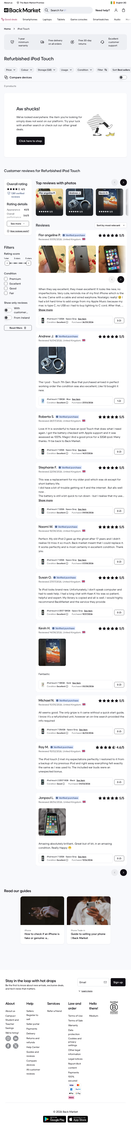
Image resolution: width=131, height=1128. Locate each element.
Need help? (103, 10)
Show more (46, 310)
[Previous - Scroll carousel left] (114, 182)
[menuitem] (30, 19)
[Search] (46, 10)
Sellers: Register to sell (32, 1015)
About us (10, 1011)
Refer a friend (54, 1011)
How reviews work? (19, 231)
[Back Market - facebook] (8, 1046)
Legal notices (75, 1058)
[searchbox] (70, 10)
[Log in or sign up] (116, 10)
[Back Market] (22, 10)
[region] (81, 202)
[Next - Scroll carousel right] (123, 182)
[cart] (123, 10)
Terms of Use (75, 1015)
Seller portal (32, 1023)
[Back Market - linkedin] (15, 1038)
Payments (31, 1028)
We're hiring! (12, 1032)
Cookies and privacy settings (75, 1042)
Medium (93, 1015)
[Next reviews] (123, 872)
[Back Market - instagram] (8, 1038)
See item (82, 318)
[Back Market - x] (15, 1046)
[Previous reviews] (114, 872)
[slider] (7, 263)
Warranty (73, 1025)
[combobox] (11, 70)
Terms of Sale (75, 1020)
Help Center (33, 1047)
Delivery (30, 1033)
